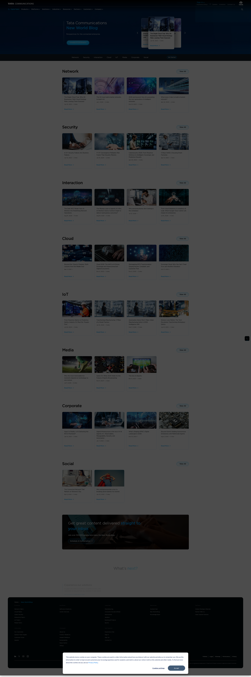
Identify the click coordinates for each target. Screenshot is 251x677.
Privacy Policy (93, 662)
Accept (176, 668)
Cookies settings (158, 668)
